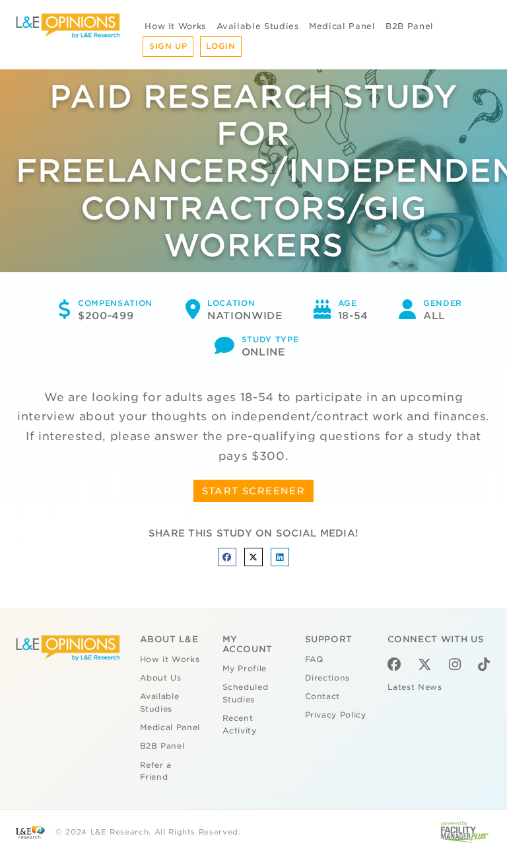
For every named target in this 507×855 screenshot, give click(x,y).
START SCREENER (254, 491)
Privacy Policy (335, 715)
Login (220, 46)
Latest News (415, 687)
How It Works (175, 26)
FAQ (314, 659)
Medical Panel (342, 26)
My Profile (244, 668)
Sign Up (168, 46)
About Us (161, 678)
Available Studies (258, 26)
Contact (323, 696)
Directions (328, 678)
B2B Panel (410, 26)
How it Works (170, 659)
